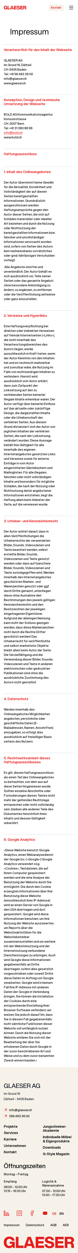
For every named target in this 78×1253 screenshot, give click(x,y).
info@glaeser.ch (20, 1110)
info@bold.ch (13, 132)
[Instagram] (19, 1213)
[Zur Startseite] (8, 8)
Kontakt (56, 7)
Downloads (52, 1147)
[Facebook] (32, 1213)
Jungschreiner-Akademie (55, 1128)
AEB (66, 1225)
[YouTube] (45, 1213)
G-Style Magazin (56, 1154)
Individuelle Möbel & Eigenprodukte (57, 1139)
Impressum (12, 1225)
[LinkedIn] (6, 1213)
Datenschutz (35, 1225)
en (61, 1213)
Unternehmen (15, 1145)
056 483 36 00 (19, 1116)
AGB (53, 1225)
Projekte (11, 1126)
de (54, 1213)
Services (11, 1132)
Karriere (10, 1139)
